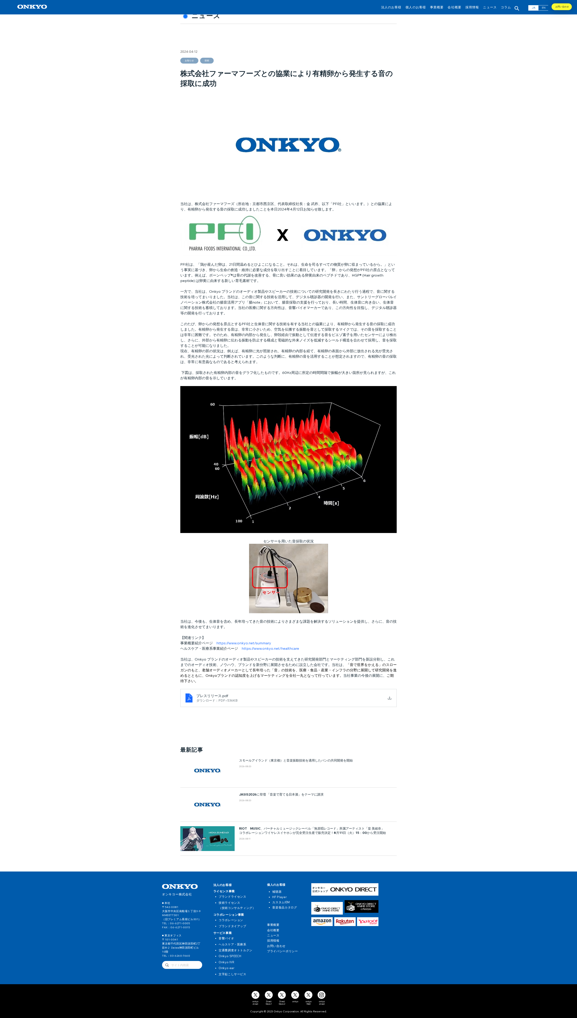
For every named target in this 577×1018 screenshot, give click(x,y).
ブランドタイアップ (232, 926)
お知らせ (189, 60)
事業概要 (273, 924)
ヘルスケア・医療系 (232, 944)
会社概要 (273, 930)
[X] (255, 995)
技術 (207, 60)
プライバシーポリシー (282, 951)
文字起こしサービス (232, 974)
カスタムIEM (281, 902)
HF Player (279, 897)
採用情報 (273, 940)
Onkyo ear (227, 968)
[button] (391, 7)
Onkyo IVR (226, 962)
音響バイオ (226, 938)
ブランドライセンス (232, 896)
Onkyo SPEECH (230, 956)
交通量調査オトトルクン (235, 950)
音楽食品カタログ (284, 907)
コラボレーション (231, 920)
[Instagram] (321, 995)
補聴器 (277, 891)
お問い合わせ (276, 946)
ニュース (273, 935)
